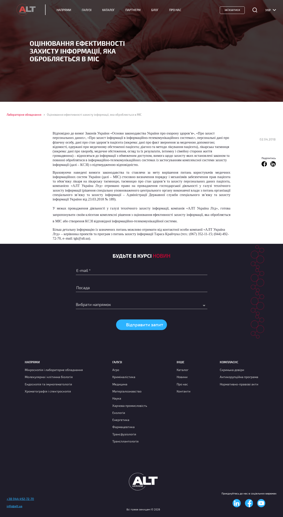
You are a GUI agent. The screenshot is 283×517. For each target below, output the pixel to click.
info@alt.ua (14, 506)
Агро (115, 370)
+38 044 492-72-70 (20, 499)
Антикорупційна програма (239, 377)
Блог (155, 10)
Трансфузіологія (124, 434)
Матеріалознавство (127, 391)
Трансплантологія (125, 441)
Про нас (182, 384)
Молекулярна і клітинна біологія (49, 377)
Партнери (133, 10)
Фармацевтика (123, 427)
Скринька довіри (232, 370)
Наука (116, 398)
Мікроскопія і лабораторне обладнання (54, 370)
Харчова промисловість (129, 405)
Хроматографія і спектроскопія (48, 391)
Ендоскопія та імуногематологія (48, 384)
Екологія (118, 413)
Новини (182, 377)
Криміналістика (123, 377)
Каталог (108, 10)
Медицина (119, 384)
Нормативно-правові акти (239, 384)
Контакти (183, 391)
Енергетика (120, 420)
